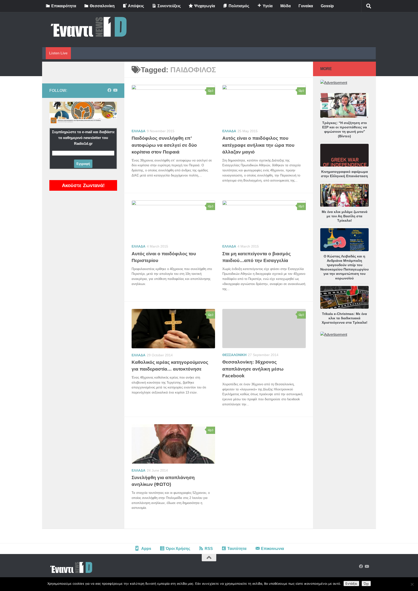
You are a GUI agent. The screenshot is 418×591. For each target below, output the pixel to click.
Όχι (366, 583)
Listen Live (58, 53)
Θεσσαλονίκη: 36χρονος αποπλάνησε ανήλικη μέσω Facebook (253, 368)
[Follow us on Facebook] (109, 90)
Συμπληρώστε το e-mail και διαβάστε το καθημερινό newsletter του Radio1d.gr (83, 138)
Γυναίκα (306, 6)
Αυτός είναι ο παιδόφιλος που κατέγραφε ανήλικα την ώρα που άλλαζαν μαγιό (258, 145)
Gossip (327, 6)
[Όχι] (412, 584)
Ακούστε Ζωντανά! (83, 185)
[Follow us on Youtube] (115, 90)
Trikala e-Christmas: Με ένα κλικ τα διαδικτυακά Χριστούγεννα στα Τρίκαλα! (344, 318)
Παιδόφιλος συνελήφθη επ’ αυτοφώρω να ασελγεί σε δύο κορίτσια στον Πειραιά (164, 145)
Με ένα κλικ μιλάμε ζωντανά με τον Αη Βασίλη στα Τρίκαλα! (344, 216)
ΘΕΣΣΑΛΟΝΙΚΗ (234, 355)
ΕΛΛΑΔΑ (138, 131)
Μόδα (285, 6)
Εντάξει (351, 583)
